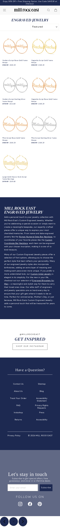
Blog (42, 391)
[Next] (23, 521)
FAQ (18, 406)
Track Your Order (18, 398)
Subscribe (46, 487)
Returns (18, 420)
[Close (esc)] (13, 521)
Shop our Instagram (30, 346)
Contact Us (18, 384)
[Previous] (4, 521)
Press (41, 413)
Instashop (18, 413)
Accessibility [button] (41, 420)
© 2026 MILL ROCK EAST (40, 436)
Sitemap (41, 384)
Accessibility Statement (41, 399)
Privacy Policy (14, 436)
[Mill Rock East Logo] (26, 10)
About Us (18, 391)
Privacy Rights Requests (41, 407)
